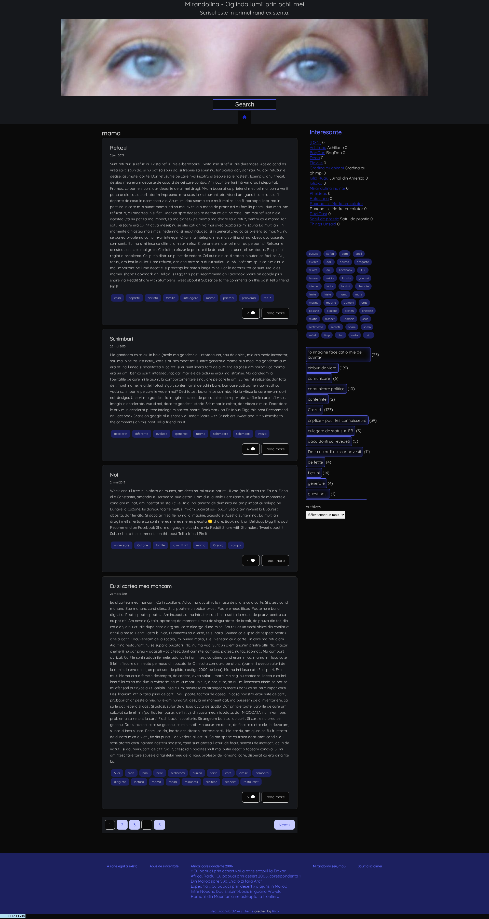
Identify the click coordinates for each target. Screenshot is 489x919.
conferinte (317, 399)
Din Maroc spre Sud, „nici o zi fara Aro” (226, 881)
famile (160, 545)
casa (117, 298)
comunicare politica (326, 388)
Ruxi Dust (318, 213)
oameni (349, 302)
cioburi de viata (322, 367)
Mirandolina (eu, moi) (329, 866)
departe (134, 298)
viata (354, 335)
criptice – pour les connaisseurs (337, 420)
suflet (312, 335)
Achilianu (318, 147)
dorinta (153, 298)
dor (329, 262)
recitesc (211, 782)
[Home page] (244, 117)
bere (159, 773)
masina (313, 302)
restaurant (251, 782)
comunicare (319, 378)
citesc (243, 773)
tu (340, 335)
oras (364, 302)
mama (210, 298)
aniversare (121, 545)
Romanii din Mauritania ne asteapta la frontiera (235, 896)
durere (313, 270)
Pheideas (318, 193)
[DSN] (315, 142)
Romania (349, 319)
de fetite (315, 462)
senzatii (335, 327)
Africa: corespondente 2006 (212, 866)
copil (359, 253)
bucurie (313, 253)
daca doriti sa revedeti (329, 441)
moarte (331, 302)
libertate (363, 286)
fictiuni (314, 472)
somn (367, 327)
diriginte (120, 782)
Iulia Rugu (319, 178)
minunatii (191, 782)
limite (312, 294)
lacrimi (345, 286)
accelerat (120, 434)
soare (352, 327)
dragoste (363, 262)
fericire (329, 278)
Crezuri (314, 409)
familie (170, 298)
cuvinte (313, 262)
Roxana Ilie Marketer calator (336, 203)
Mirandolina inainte (327, 188)
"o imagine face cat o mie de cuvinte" (335, 354)
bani (145, 773)
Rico (275, 911)
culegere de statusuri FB (330, 430)
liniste (327, 294)
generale (316, 483)
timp (327, 335)
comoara (262, 773)
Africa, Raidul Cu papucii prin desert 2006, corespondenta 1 (246, 876)
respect (230, 782)
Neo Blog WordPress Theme (231, 911)
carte (213, 773)
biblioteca (178, 773)
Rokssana (319, 198)
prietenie (367, 311)
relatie (313, 319)
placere (332, 311)
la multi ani (180, 545)
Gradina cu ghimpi (327, 167)
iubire (330, 286)
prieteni (228, 298)
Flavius (316, 162)
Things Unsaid (323, 223)
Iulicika (316, 183)
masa (173, 782)
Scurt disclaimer (370, 866)
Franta (346, 278)
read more (275, 313)
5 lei (117, 773)
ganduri (364, 278)
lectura (139, 782)
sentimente (316, 327)
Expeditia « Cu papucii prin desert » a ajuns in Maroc (239, 886)
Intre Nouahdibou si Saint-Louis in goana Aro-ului (236, 891)
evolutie (161, 434)
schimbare (220, 434)
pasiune (314, 311)
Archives (313, 506)
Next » (284, 824)
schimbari (243, 434)
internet (314, 286)
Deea (315, 157)
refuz (267, 298)
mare (358, 294)
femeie (313, 278)
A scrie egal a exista (122, 866)
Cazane (142, 545)
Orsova (218, 545)
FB (362, 270)
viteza (262, 434)
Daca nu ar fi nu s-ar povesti (334, 451)
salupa (236, 545)
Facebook (345, 270)
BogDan (317, 152)
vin (368, 335)
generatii (181, 434)
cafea (330, 253)
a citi (131, 773)
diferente (141, 434)
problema (249, 298)
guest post (318, 493)
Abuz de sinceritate (164, 866)
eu (328, 270)
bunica (197, 773)
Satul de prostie (324, 218)
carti (228, 773)
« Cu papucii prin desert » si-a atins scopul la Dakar (238, 870)
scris (365, 319)
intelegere (190, 298)
